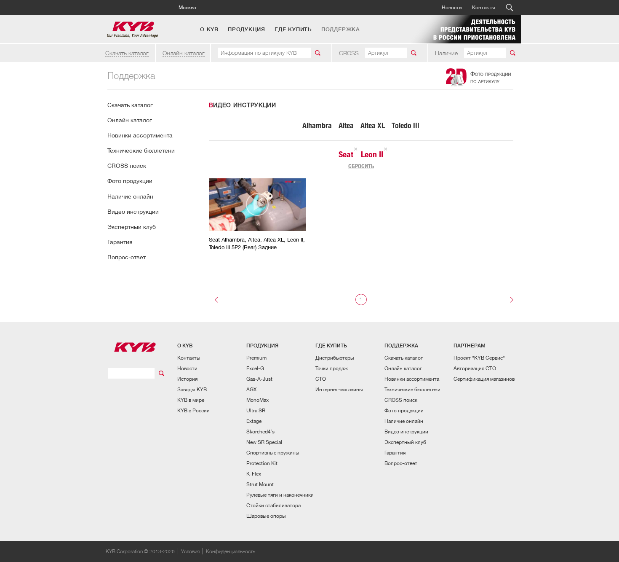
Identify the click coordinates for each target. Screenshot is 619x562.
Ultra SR (255, 410)
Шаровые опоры (266, 516)
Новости (452, 7)
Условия (190, 551)
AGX (251, 389)
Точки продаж (331, 368)
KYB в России (193, 410)
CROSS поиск (126, 165)
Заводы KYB (192, 389)
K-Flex (253, 474)
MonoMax (257, 400)
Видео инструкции (133, 211)
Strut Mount (260, 484)
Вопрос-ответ (126, 257)
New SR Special (264, 442)
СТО (320, 379)
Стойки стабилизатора (273, 505)
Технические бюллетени (141, 150)
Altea (346, 125)
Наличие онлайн (130, 196)
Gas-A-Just (259, 379)
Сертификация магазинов (484, 379)
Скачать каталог (127, 52)
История (187, 379)
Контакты (483, 7)
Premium (256, 358)
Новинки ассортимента (140, 135)
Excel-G (255, 368)
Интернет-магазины (339, 389)
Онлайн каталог (184, 52)
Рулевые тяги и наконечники (280, 495)
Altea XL (372, 125)
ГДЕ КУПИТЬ (293, 29)
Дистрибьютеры (334, 358)
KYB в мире (190, 400)
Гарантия (119, 242)
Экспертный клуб (131, 227)
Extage (253, 421)
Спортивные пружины (272, 452)
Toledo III (405, 125)
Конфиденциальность (230, 551)
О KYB (209, 29)
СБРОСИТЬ (361, 166)
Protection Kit (261, 463)
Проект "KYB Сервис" (479, 358)
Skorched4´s (260, 431)
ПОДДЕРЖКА (340, 29)
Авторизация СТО (475, 368)
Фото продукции (129, 181)
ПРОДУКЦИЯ (246, 29)
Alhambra (317, 125)
